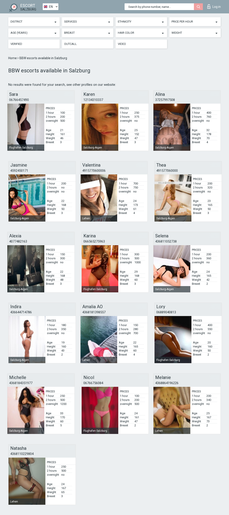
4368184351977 (20, 383)
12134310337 (93, 100)
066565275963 (94, 241)
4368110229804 (22, 454)
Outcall (70, 44)
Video (122, 44)
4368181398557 (94, 312)
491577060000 (167, 171)
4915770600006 (94, 171)
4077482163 (18, 241)
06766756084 (93, 383)
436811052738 (166, 241)
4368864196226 (166, 383)
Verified (16, 44)
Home (12, 58)
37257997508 (165, 100)
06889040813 (166, 312)
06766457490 (19, 100)
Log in (216, 6)
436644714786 (21, 312)
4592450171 (19, 171)
